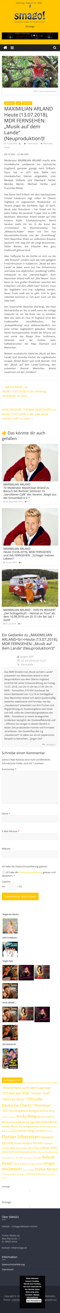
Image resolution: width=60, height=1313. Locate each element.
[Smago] (5, 47)
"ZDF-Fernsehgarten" (15, 1111)
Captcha (6, 881)
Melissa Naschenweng (47, 1152)
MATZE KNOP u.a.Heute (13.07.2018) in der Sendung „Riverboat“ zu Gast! (24, 391)
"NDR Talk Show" (13, 1099)
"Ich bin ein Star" (16, 1093)
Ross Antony (20, 1163)
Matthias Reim (31, 1152)
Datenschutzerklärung (31, 872)
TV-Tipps (27, 103)
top (18, 103)
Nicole (26, 1158)
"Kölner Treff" (40, 1093)
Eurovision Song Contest (28, 1131)
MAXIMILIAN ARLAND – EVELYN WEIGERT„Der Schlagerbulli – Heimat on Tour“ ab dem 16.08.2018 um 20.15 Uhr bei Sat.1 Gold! (29, 615)
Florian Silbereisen (21, 1137)
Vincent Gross (34, 1174)
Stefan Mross (46, 1169)
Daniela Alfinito (10, 1126)
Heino (17, 1143)
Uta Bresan (21, 1174)
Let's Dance (34, 1148)
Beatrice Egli (26, 1122)
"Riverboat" (42, 1105)
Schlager (9, 103)
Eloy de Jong (7, 1131)
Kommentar (9, 769)
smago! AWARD (35, 1163)
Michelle (19, 1157)
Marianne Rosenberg (13, 1151)
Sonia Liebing (28, 1170)
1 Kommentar (32, 143)
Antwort (51, 744)
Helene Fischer (32, 1143)
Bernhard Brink (46, 1122)
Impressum (8, 1269)
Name (6, 813)
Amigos (34, 1111)
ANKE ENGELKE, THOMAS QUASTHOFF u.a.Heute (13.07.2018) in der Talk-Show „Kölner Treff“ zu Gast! (29, 414)
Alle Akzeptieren (34, 1300)
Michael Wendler (8, 1158)
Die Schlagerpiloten (29, 1126)
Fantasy (49, 1131)
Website (6, 848)
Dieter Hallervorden (48, 1126)
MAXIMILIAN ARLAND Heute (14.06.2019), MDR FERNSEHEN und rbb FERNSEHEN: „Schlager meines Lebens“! (28, 554)
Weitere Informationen (33, 1296)
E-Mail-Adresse (10, 831)
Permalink (27, 664)
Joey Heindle (21, 1148)
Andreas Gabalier (9, 1117)
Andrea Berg (47, 1111)
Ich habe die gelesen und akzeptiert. (29, 874)
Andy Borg (26, 1116)
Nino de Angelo (35, 1158)
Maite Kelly (49, 1148)
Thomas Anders (9, 1174)
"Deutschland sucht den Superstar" (27, 1088)
